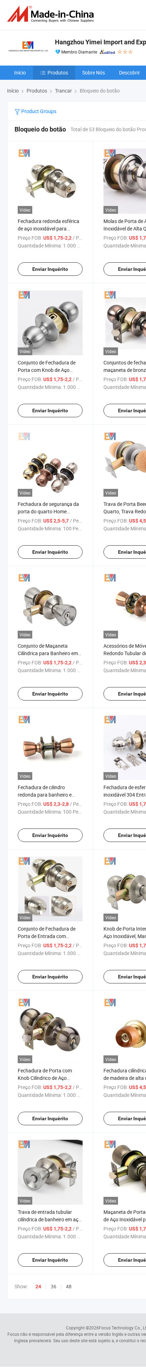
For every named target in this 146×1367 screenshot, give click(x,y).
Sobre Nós (93, 72)
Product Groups (38, 111)
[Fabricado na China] (51, 14)
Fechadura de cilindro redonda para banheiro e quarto (45, 794)
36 (53, 1286)
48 (69, 1286)
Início (20, 72)
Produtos (57, 72)
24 (38, 1286)
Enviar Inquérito (50, 269)
